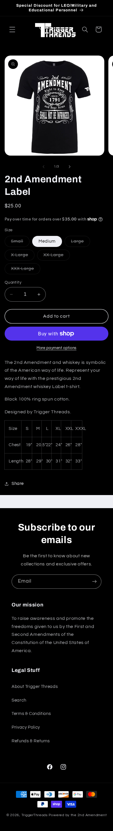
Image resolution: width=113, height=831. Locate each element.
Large (80, 243)
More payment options (56, 348)
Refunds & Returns (31, 741)
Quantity (13, 282)
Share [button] (18, 483)
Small (20, 243)
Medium (47, 241)
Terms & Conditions (31, 713)
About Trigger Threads (35, 686)
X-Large (22, 256)
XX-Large (56, 256)
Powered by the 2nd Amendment (78, 815)
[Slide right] (69, 166)
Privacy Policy (26, 727)
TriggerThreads (34, 815)
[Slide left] (43, 166)
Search (19, 700)
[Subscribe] (94, 581)
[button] (12, 29)
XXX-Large (25, 270)
